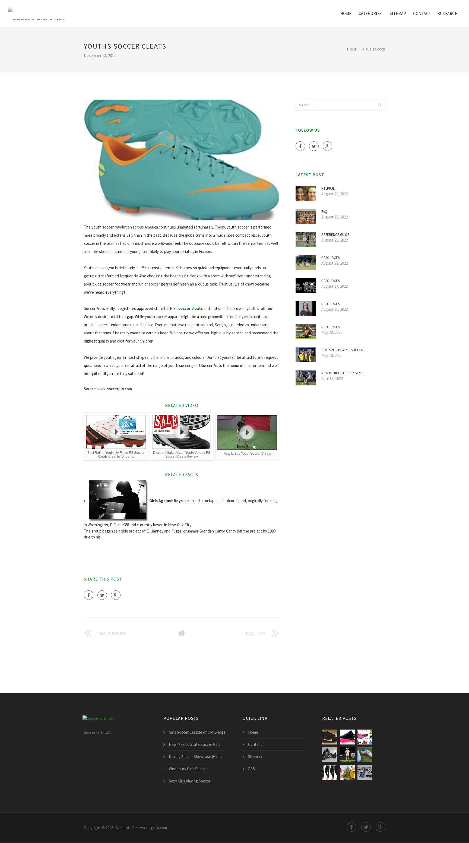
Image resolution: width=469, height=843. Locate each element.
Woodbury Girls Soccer (188, 768)
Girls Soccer (373, 49)
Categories (370, 13)
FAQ (324, 211)
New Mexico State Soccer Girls (194, 744)
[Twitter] (102, 595)
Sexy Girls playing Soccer (189, 781)
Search (450, 13)
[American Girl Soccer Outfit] (364, 772)
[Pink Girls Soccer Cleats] (329, 737)
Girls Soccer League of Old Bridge (197, 732)
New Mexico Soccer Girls (342, 373)
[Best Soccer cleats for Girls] (364, 754)
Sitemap (398, 13)
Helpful (328, 188)
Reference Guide (335, 234)
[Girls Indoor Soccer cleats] (347, 754)
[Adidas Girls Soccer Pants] (329, 772)
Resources (330, 257)
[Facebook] (88, 595)
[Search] (379, 105)
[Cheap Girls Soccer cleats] (364, 737)
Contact (422, 13)
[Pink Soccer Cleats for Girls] (347, 737)
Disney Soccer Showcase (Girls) (195, 756)
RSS (251, 768)
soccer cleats (190, 308)
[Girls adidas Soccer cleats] (329, 754)
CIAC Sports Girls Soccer (342, 350)
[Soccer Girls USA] (37, 10)
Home (345, 13)
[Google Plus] (116, 595)
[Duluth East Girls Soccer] (347, 772)
